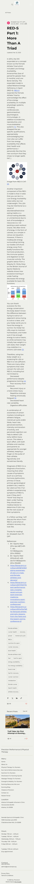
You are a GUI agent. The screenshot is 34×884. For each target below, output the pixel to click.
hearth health (12, 688)
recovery (22, 632)
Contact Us (4, 793)
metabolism (12, 680)
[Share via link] (21, 698)
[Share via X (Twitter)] (12, 698)
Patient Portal (5, 795)
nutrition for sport (14, 643)
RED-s (10, 639)
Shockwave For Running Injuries (11, 776)
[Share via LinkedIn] (17, 698)
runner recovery (13, 647)
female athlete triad (14, 654)
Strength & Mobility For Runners (11, 781)
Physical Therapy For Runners (10, 767)
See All (25, 711)
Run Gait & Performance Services (11, 770)
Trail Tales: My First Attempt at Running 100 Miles (16, 732)
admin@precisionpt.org (8, 866)
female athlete (12, 628)
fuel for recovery (13, 673)
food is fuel (11, 669)
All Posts (8, 12)
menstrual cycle (20, 636)
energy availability (14, 662)
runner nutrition (13, 677)
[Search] (12, 4)
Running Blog (5, 787)
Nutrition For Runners (8, 773)
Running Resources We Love (10, 784)
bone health (12, 650)
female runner (12, 684)
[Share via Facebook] (8, 698)
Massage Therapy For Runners (10, 778)
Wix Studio (17, 882)
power (10, 636)
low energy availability (15, 665)
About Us (4, 764)
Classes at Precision (7, 790)
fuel (9, 658)
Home (3, 761)
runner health (12, 632)
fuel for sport (18, 658)
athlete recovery (13, 692)
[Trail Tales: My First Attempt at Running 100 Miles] (17, 721)
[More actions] (26, 23)
